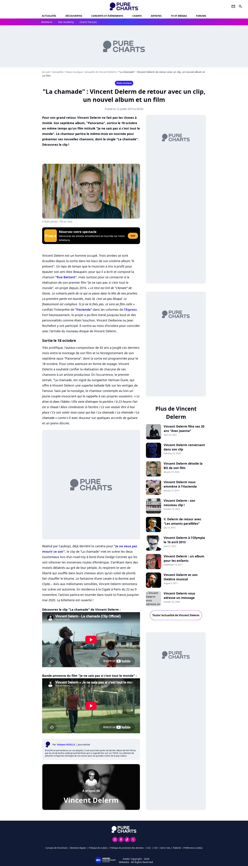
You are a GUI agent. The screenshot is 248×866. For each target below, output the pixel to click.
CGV (156, 847)
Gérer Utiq (165, 847)
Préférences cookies (193, 847)
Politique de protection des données (127, 847)
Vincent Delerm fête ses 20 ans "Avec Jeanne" (184, 428)
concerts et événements (107, 15)
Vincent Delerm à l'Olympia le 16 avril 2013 (184, 540)
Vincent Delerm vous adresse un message (179, 595)
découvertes (73, 15)
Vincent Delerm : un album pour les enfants (184, 558)
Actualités (49, 15)
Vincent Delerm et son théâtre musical (181, 577)
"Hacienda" (83, 309)
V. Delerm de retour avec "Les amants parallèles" (182, 521)
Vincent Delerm (91, 800)
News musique (74, 72)
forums (201, 15)
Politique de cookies (98, 847)
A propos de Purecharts (56, 847)
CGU (148, 847)
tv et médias (179, 15)
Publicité (177, 847)
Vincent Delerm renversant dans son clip (184, 447)
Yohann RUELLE (66, 744)
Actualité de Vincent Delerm (100, 72)
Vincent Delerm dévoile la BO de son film (183, 465)
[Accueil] (124, 6)
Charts (137, 15)
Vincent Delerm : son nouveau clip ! (179, 503)
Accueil (46, 72)
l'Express (130, 309)
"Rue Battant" (66, 277)
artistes (156, 15)
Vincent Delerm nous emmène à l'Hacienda (180, 484)
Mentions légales (78, 847)
